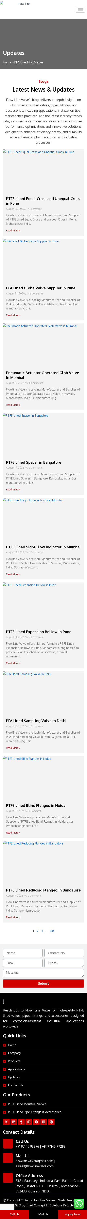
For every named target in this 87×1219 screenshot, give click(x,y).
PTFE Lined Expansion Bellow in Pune (38, 631)
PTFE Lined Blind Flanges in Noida (35, 805)
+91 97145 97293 (53, 1146)
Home (7, 62)
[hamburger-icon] (80, 10)
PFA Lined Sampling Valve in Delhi (36, 720)
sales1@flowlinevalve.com (35, 1166)
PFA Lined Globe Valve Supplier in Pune (40, 288)
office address (29, 1175)
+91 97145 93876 (27, 1146)
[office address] (8, 1178)
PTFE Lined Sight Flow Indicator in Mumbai (43, 547)
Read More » (13, 230)
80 (52, 931)
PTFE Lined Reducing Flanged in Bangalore (43, 890)
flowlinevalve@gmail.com (34, 1161)
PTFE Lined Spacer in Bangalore (33, 462)
